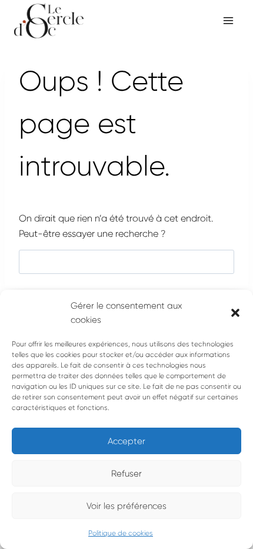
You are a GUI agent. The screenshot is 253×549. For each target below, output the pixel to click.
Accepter (126, 441)
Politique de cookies (120, 533)
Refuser (126, 473)
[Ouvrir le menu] (228, 20)
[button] (235, 313)
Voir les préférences (126, 506)
